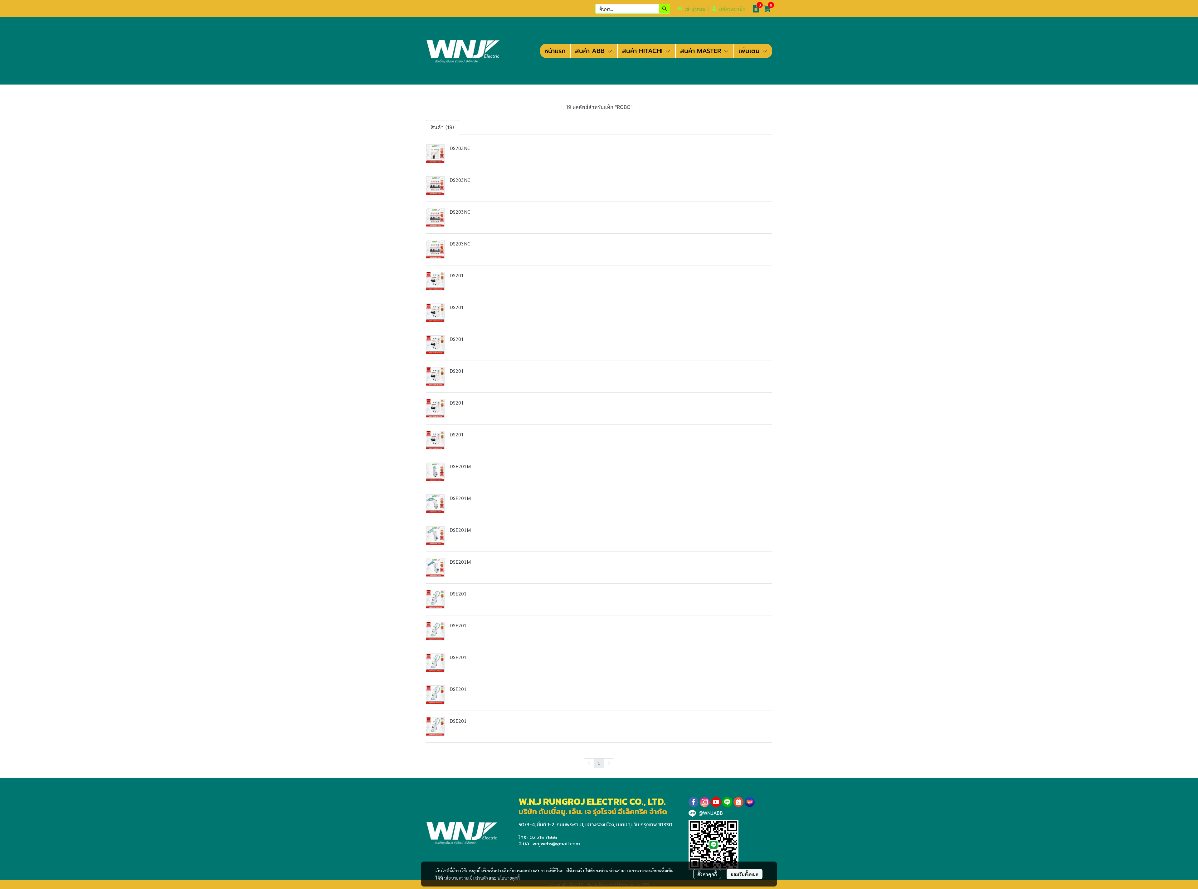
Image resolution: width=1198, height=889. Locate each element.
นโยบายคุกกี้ (508, 878)
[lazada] (750, 802)
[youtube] (716, 802)
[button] (633, 8)
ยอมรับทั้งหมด (744, 874)
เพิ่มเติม (750, 51)
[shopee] (738, 802)
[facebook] (694, 802)
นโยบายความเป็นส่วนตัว (466, 878)
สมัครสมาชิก (732, 9)
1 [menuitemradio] (599, 763)
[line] (727, 802)
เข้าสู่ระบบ (694, 9)
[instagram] (705, 802)
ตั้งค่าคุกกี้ (707, 874)
